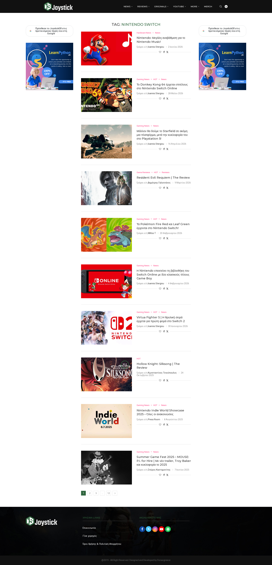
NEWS (127, 6)
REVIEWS (142, 6)
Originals (160, 6)
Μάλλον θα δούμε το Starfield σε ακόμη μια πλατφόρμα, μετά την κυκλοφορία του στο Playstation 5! (162, 135)
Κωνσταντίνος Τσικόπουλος (162, 372)
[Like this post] (160, 52)
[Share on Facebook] (164, 52)
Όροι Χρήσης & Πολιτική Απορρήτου (102, 544)
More (194, 6)
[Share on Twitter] (167, 52)
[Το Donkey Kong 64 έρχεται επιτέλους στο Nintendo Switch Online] (106, 95)
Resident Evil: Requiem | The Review (163, 177)
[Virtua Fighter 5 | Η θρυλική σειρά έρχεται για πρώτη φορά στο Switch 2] (106, 328)
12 (109, 493)
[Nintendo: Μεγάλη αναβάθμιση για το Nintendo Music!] (106, 48)
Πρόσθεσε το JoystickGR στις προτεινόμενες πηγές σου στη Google (224, 31)
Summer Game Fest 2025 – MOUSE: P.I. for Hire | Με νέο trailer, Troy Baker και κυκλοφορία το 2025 (164, 460)
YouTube (178, 6)
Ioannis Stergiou (156, 47)
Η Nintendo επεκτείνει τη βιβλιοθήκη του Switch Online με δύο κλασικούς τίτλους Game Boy (163, 274)
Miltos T (152, 233)
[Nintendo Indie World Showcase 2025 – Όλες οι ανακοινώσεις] (106, 421)
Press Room (154, 419)
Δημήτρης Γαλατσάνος (159, 182)
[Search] (220, 6)
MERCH (208, 6)
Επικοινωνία (89, 527)
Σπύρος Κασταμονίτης (159, 469)
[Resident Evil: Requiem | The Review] (106, 188)
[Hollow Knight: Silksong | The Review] (106, 374)
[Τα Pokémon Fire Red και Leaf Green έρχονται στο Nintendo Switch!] (106, 235)
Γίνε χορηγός (90, 536)
